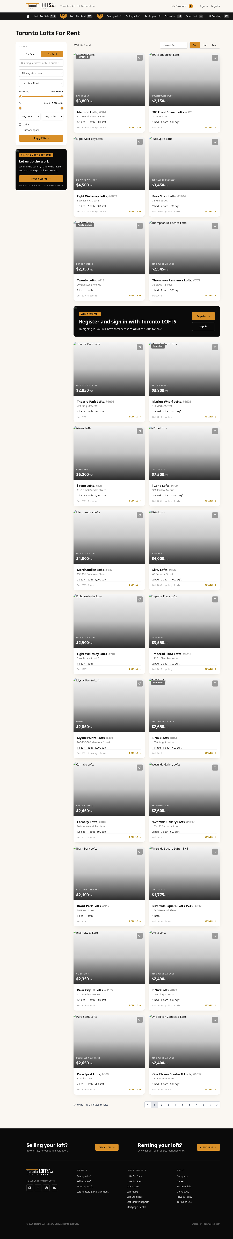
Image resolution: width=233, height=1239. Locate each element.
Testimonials (184, 1186)
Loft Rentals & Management (92, 1191)
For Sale (30, 54)
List (205, 45)
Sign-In (204, 6)
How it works (41, 178)
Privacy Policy (184, 1196)
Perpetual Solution (211, 1223)
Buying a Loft (114, 16)
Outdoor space (31, 130)
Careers (181, 1181)
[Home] (28, 16)
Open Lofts (194, 16)
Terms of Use (184, 1201)
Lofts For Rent (80, 16)
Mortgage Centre (136, 1207)
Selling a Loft (133, 16)
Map (214, 45)
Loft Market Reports (138, 1201)
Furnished (173, 16)
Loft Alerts (132, 1191)
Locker (26, 124)
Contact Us (183, 1191)
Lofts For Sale (44, 16)
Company (182, 1176)
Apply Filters (41, 138)
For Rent (52, 54)
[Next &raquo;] (217, 1104)
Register (215, 6)
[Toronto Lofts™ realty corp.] (41, 6)
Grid (194, 45)
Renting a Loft (153, 16)
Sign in (203, 326)
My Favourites (181, 6)
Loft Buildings (217, 16)
